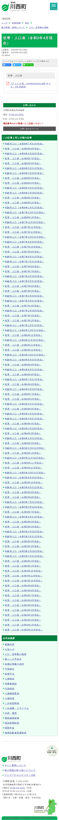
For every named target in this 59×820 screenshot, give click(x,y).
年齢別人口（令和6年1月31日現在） (24, 438)
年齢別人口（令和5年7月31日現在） (24, 502)
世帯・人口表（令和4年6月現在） (23, 600)
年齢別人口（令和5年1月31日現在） (24, 556)
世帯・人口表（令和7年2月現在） (23, 320)
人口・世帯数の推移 (39, 27)
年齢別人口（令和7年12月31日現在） (25, 212)
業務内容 (9, 644)
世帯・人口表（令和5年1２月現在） (24, 463)
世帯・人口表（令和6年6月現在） (23, 399)
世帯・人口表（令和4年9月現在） (23, 585)
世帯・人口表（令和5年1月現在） (23, 566)
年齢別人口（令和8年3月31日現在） (24, 188)
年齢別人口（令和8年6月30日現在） (24, 153)
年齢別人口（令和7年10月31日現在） (25, 237)
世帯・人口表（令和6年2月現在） (23, 443)
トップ (4, 23)
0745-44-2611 (16, 115)
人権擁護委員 (12, 693)
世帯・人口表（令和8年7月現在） (23, 158)
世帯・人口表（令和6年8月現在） (23, 384)
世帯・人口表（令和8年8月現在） (23, 149)
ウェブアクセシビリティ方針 (20, 775)
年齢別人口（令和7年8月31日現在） (24, 257)
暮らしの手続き (13, 659)
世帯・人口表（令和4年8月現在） (23, 590)
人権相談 (9, 679)
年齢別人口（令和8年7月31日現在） (24, 144)
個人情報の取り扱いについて (20, 770)
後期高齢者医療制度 (15, 733)
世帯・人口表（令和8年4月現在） (23, 183)
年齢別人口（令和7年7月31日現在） (24, 261)
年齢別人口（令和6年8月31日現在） (24, 369)
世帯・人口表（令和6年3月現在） (23, 433)
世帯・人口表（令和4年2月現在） (23, 620)
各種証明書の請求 (14, 664)
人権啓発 (9, 698)
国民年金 (9, 728)
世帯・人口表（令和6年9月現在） (23, 365)
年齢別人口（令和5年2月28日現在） (24, 551)
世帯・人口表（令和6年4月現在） (23, 423)
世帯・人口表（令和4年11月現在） (24, 576)
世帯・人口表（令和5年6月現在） (23, 522)
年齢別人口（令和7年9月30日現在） (24, 242)
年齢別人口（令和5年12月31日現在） (25, 448)
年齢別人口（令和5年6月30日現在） (24, 507)
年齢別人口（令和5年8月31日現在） (24, 487)
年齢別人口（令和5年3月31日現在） (24, 536)
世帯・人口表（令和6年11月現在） (24, 345)
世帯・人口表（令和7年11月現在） (24, 232)
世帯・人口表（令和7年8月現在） (23, 266)
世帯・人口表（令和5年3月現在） (23, 546)
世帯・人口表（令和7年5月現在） (23, 291)
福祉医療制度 (12, 723)
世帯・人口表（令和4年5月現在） (23, 605)
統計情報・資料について (13, 27)
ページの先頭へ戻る (52, 751)
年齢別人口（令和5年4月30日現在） (24, 531)
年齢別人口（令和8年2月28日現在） (24, 193)
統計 (27, 23)
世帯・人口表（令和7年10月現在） (24, 247)
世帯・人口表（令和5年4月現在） (23, 541)
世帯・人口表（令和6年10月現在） (24, 350)
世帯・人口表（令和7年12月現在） (24, 227)
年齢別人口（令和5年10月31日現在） (25, 473)
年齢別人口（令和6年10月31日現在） (25, 355)
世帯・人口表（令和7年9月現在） (23, 252)
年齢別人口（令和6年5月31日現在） (24, 404)
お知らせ (9, 649)
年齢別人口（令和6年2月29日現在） (24, 428)
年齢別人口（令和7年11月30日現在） (25, 222)
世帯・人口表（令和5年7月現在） (23, 512)
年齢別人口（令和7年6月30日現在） (24, 276)
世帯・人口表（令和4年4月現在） (23, 610)
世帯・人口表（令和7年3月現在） (23, 315)
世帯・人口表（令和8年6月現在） (23, 163)
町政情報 (16, 23)
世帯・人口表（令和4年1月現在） (23, 625)
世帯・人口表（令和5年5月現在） (23, 527)
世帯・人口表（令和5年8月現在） (23, 497)
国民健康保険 (12, 718)
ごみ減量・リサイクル (17, 708)
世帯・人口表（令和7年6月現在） (23, 286)
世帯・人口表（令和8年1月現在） (23, 217)
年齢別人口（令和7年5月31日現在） (24, 281)
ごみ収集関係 (12, 703)
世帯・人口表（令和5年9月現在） (23, 492)
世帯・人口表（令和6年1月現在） (23, 453)
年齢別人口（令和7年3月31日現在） (24, 301)
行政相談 (9, 688)
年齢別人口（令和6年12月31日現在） (25, 330)
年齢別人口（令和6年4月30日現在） (24, 414)
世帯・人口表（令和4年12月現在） (24, 571)
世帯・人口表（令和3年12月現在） (24, 630)
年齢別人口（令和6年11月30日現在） (25, 340)
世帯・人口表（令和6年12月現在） (24, 335)
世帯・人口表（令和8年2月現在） (23, 203)
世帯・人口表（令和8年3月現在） (23, 198)
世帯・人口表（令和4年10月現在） (24, 581)
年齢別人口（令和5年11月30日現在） (25, 458)
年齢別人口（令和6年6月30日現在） (24, 389)
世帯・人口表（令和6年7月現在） (23, 394)
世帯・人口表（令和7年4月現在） (23, 306)
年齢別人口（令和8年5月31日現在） (24, 168)
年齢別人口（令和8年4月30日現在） (24, 173)
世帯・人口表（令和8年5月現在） (23, 178)
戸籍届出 (9, 669)
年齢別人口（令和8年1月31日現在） (24, 207)
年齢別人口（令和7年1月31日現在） (24, 325)
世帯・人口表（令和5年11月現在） (24, 468)
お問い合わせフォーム (29, 129)
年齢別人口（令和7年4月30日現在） (24, 296)
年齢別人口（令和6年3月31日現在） (24, 419)
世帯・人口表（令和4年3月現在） (23, 615)
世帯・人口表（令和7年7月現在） (23, 271)
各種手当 (9, 674)
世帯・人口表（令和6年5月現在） (23, 409)
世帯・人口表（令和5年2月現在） (23, 561)
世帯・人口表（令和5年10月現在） (24, 482)
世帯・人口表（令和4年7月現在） (23, 595)
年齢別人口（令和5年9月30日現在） (24, 477)
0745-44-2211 (17, 788)
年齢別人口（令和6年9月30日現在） (24, 360)
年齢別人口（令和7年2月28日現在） (24, 311)
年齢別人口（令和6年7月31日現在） (24, 379)
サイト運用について (15, 765)
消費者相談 (11, 684)
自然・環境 (11, 713)
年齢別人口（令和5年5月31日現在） (24, 517)
